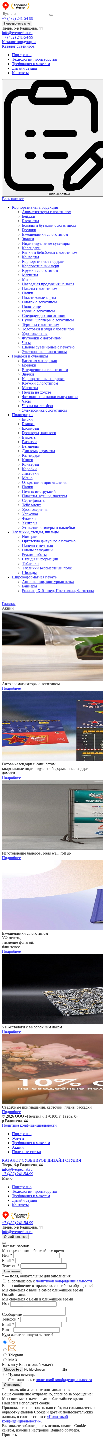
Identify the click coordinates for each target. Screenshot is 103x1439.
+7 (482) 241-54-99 (17, 18)
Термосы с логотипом (40, 324)
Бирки (27, 419)
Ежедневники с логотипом (45, 234)
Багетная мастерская (39, 360)
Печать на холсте (36, 392)
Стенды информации (40, 559)
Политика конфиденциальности (29, 1125)
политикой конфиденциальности (64, 1281)
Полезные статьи (26, 1152)
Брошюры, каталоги (39, 433)
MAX (13, 1360)
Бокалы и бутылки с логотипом (49, 225)
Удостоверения (35, 333)
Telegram (15, 1355)
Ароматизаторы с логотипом (46, 212)
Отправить (12, 1271)
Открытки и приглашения (44, 482)
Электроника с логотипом (44, 351)
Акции (18, 1147)
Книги (27, 460)
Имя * (7, 1255)
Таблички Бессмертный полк (47, 568)
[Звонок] (11, 1342)
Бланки (28, 424)
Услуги (18, 1138)
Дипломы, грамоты (38, 451)
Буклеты (29, 437)
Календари (31, 248)
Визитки (29, 442)
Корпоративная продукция (35, 207)
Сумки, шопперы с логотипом (48, 320)
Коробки (29, 469)
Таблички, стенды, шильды (35, 532)
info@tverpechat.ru (17, 33)
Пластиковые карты (39, 297)
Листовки (30, 473)
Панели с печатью (37, 545)
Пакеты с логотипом (39, 288)
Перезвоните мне (17, 23)
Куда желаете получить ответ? (28, 1335)
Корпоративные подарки (43, 261)
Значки (28, 239)
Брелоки (29, 230)
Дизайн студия (24, 68)
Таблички (30, 563)
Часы (26, 342)
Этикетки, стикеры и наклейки (48, 527)
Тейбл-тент (31, 505)
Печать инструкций (39, 491)
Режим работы (34, 554)
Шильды (29, 572)
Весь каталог (13, 199)
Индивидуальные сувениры (46, 243)
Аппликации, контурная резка (48, 581)
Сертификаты (34, 500)
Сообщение (12, 1314)
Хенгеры (29, 523)
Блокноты (30, 221)
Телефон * (11, 1266)
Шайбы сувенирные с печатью (48, 347)
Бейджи (28, 216)
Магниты (30, 275)
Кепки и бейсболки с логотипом (49, 252)
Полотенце (31, 306)
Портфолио (22, 55)
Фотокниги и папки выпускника (50, 397)
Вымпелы (30, 446)
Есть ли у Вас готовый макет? (27, 1364)
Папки (27, 293)
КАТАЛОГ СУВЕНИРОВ (24, 1160)
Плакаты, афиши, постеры (44, 496)
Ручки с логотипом (38, 311)
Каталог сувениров (18, 46)
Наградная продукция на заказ (48, 284)
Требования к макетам (31, 64)
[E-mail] (12, 1350)
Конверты (30, 257)
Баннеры (29, 586)
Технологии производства (34, 59)
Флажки (29, 518)
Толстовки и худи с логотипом (48, 329)
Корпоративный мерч (40, 266)
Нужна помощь (21, 1375)
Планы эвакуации (37, 550)
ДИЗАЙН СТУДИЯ (64, 1160)
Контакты (20, 73)
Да (64, 1369)
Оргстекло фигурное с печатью (49, 541)
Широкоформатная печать (34, 577)
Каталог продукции (19, 42)
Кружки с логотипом (40, 270)
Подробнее (11, 688)
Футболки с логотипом (42, 338)
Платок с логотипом (39, 302)
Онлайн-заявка (15, 1237)
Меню (27, 279)
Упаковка (30, 514)
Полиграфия (22, 415)
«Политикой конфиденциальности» (35, 1418)
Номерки (30, 536)
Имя (5, 1304)
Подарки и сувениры (30, 356)
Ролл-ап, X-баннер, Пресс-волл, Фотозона (58, 590)
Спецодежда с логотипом (44, 315)
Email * (8, 1260)
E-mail (7, 1330)
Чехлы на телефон (37, 406)
